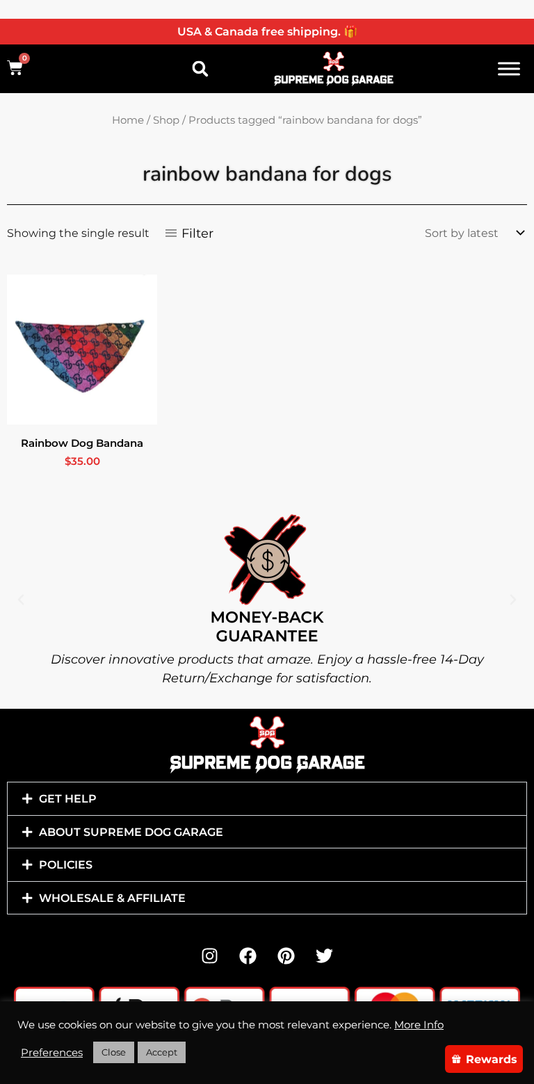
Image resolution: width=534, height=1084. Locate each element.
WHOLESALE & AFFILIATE (112, 898)
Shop (166, 119)
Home (128, 119)
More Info (419, 1025)
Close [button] (114, 1052)
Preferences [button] (52, 1052)
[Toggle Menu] (509, 68)
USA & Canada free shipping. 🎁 (267, 31)
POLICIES (65, 864)
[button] (200, 68)
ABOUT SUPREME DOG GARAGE (131, 832)
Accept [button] (161, 1052)
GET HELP (68, 798)
